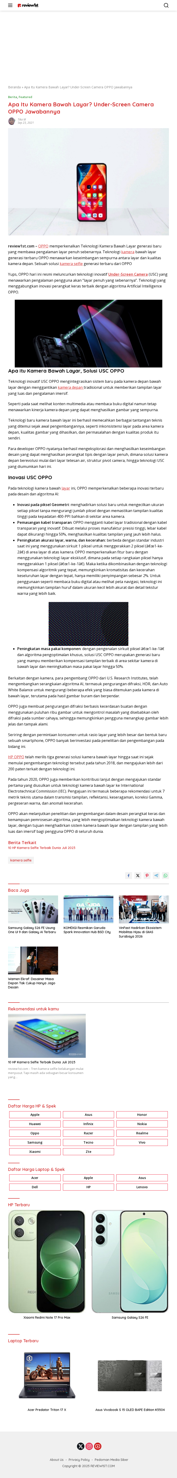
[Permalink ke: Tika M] (11, 121)
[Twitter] (80, 1447)
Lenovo (142, 1187)
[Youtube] (97, 1447)
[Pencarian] (166, 5)
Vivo (142, 1142)
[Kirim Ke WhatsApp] (165, 875)
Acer (34, 1178)
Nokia (142, 1124)
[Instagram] (89, 1447)
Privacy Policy (79, 1460)
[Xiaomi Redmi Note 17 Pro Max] (47, 1261)
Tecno (88, 1142)
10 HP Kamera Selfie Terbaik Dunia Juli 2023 (41, 848)
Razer (88, 1133)
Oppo (34, 1133)
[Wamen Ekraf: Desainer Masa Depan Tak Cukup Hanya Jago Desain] (33, 961)
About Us (57, 1460)
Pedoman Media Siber (111, 1460)
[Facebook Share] (128, 875)
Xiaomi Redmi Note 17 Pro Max (47, 1317)
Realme (142, 1133)
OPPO (43, 246)
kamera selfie (71, 263)
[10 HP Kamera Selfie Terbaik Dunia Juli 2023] (47, 1036)
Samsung (34, 1142)
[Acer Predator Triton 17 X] (47, 1375)
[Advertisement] (88, 45)
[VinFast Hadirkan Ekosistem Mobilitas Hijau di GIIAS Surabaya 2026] (144, 909)
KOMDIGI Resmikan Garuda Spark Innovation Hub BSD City (87, 930)
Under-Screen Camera (128, 274)
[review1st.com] (27, 5)
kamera (127, 251)
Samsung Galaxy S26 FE (130, 1317)
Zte (88, 1151)
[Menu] (11, 5)
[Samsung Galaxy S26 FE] (130, 1261)
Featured (25, 97)
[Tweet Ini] (137, 875)
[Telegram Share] (156, 875)
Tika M (22, 119)
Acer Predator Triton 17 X (47, 1410)
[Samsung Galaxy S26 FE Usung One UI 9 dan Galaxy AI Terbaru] (33, 909)
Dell (35, 1187)
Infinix (88, 1124)
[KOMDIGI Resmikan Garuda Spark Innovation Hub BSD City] (89, 909)
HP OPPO (16, 756)
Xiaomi (35, 1151)
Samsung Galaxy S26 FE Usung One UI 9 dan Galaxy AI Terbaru (32, 930)
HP (88, 1187)
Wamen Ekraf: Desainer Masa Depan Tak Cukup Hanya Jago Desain (31, 983)
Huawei (35, 1124)
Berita (12, 97)
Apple (34, 1114)
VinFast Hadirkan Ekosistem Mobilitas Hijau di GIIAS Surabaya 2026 (140, 932)
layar (66, 488)
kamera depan (71, 387)
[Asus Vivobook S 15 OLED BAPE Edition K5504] (130, 1375)
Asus (88, 1114)
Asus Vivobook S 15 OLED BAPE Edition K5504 (130, 1410)
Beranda (14, 87)
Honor (142, 1114)
